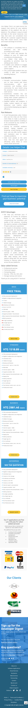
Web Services (14, 676)
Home (6, 697)
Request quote (14, 512)
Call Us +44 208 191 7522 (14, 182)
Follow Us (9, 690)
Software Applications (14, 668)
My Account (14, 683)
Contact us (14, 685)
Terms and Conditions (16, 697)
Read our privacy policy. (9, 642)
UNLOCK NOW (14, 204)
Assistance (14, 673)
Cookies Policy (19, 700)
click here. (19, 9)
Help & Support (14, 688)
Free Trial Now (14, 189)
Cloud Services (14, 671)
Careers (14, 680)
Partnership (14, 678)
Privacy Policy (8, 700)
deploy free (14, 338)
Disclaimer (14, 702)
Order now (14, 396)
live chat (12, 655)
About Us (14, 666)
